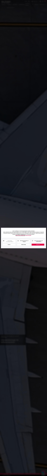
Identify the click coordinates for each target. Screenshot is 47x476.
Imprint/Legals (28, 235)
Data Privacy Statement (20, 235)
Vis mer (9, 244)
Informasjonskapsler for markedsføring (38, 241)
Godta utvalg (23, 244)
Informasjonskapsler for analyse (24, 241)
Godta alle (38, 244)
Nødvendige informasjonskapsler (9, 241)
